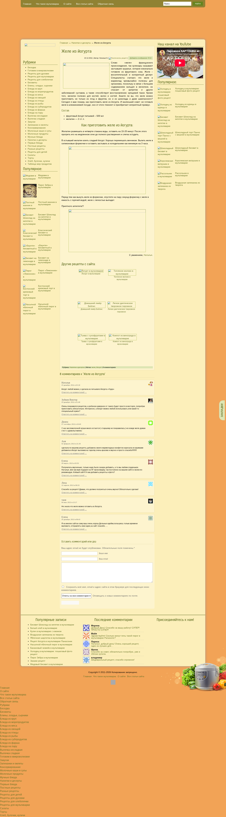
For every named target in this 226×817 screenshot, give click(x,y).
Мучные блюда (35, 137)
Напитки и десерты (37, 140)
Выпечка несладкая (38, 115)
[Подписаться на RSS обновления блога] (193, 34)
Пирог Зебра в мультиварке (45, 186)
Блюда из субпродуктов (39, 106)
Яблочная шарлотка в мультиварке (47, 638)
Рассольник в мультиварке (181, 174)
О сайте (67, 4)
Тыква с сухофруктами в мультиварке (91, 342)
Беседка (32, 67)
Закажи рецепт (37, 661)
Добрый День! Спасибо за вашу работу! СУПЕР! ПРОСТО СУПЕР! (115, 628)
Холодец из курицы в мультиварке (185, 105)
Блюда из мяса (35, 94)
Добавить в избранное (140, 58)
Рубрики (5, 705)
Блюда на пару (35, 112)
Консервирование (37, 127)
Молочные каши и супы (39, 131)
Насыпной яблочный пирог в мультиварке (47, 306)
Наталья (148, 255)
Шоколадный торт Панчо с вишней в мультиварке (187, 133)
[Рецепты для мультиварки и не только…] (113, 23)
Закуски (31, 121)
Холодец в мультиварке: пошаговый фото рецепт (187, 89)
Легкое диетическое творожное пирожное (121, 310)
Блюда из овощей (37, 97)
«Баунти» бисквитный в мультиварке (45, 247)
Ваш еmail (103, 559)
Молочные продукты (38, 133)
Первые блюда (35, 143)
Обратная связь (106, 4)
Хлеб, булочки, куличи (39, 161)
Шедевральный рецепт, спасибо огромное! (113, 659)
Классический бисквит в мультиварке (45, 232)
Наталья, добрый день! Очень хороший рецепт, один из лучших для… (115, 644)
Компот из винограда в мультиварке (123, 342)
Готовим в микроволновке (41, 70)
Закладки (222, 410)
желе (93, 367)
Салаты (31, 155)
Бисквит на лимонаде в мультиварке (44, 260)
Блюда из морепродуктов (40, 91)
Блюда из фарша (36, 109)
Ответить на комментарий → (74, 392)
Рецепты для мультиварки (41, 76)
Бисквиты (32, 82)
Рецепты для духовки (38, 73)
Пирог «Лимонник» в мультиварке (47, 271)
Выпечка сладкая (36, 118)
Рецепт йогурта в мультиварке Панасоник (51, 641)
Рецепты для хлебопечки (40, 79)
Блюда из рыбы (35, 103)
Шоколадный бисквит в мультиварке (186, 149)
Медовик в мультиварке (44, 176)
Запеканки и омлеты (38, 125)
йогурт (98, 367)
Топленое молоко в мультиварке (122, 278)
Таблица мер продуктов (40, 164)
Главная (27, 4)
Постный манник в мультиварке (47, 203)
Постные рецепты (37, 146)
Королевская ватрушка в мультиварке (187, 161)
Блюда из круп (35, 88)
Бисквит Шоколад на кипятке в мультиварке (47, 216)
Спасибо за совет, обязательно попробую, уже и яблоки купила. (115, 652)
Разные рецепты (36, 149)
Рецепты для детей (37, 152)
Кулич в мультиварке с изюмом (45, 631)
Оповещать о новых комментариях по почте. (115, 595)
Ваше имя (103, 553)
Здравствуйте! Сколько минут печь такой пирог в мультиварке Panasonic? (115, 636)
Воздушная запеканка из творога (187, 183)
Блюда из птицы (36, 100)
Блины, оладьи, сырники (40, 85)
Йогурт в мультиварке (91, 274)
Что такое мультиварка (47, 4)
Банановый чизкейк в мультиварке (47, 648)
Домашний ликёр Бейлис (92, 309)
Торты (31, 158)
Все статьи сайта (84, 4)
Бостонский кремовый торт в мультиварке (46, 288)
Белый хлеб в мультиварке (43, 628)
